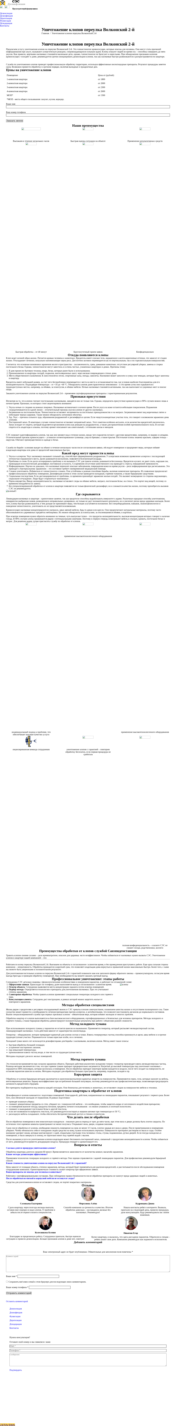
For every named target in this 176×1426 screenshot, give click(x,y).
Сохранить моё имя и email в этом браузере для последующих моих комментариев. (47, 1282)
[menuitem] (7, 13)
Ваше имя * (11, 1276)
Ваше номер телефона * (17, 1287)
